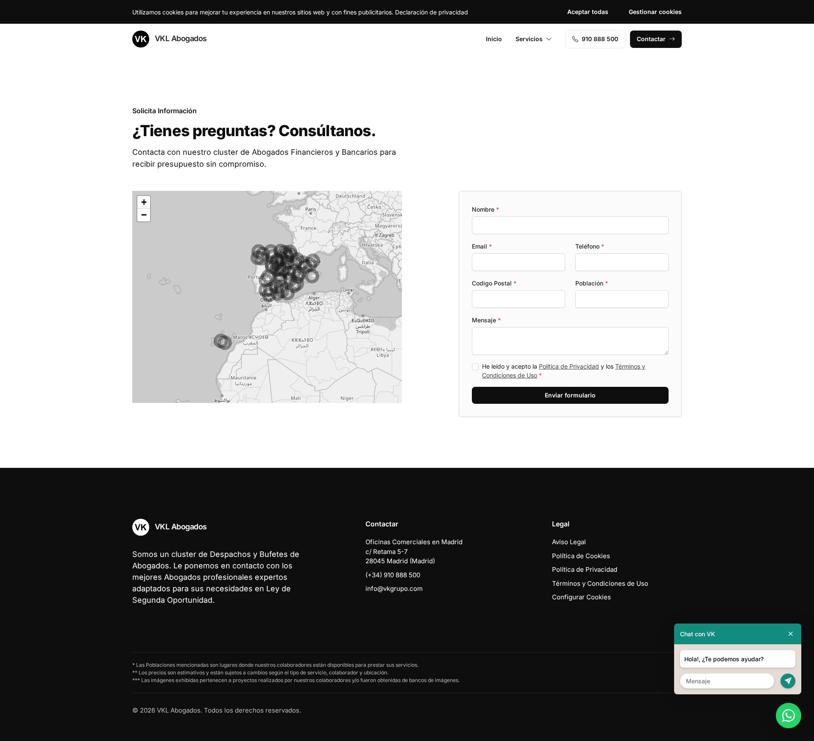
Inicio (494, 38)
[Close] (790, 634)
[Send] (788, 681)
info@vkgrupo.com (394, 588)
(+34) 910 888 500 (392, 575)
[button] (269, 295)
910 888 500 (600, 38)
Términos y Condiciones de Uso (600, 583)
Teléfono (589, 246)
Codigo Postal (494, 283)
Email (482, 246)
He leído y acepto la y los (563, 371)
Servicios (529, 38)
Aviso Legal (569, 542)
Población (591, 283)
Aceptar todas (587, 11)
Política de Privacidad (569, 366)
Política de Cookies (581, 556)
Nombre (485, 209)
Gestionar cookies (655, 11)
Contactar (651, 38)
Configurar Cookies (581, 597)
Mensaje (486, 320)
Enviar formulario (570, 395)
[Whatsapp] (788, 715)
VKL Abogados (180, 38)
